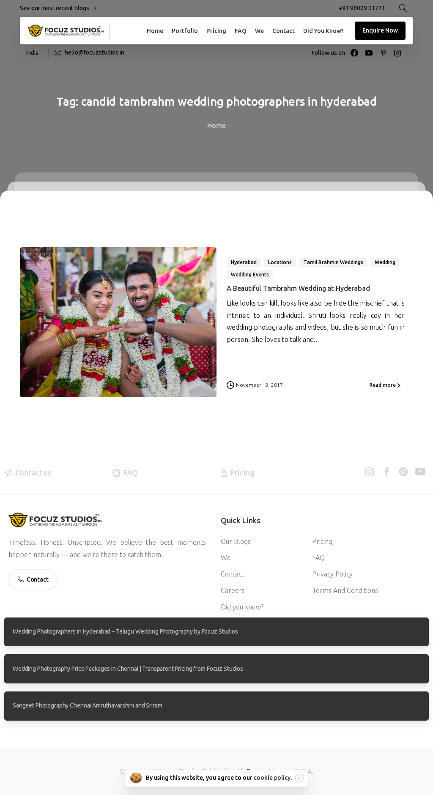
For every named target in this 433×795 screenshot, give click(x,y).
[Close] (299, 778)
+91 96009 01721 (362, 8)
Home (216, 125)
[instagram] (397, 53)
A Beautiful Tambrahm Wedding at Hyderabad (298, 288)
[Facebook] (354, 53)
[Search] (403, 8)
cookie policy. (273, 777)
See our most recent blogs (55, 8)
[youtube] (369, 53)
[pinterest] (383, 53)
